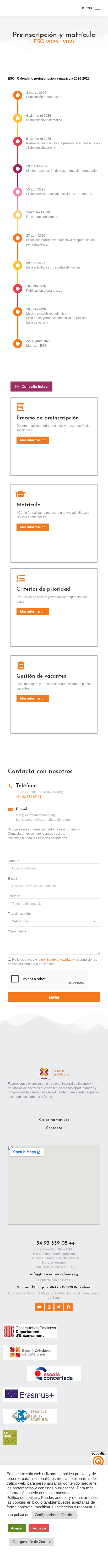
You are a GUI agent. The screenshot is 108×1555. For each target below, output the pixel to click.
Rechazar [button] (39, 1528)
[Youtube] (39, 1307)
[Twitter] (59, 1307)
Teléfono (14, 896)
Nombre (13, 861)
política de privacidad (56, 959)
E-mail (12, 879)
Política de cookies (23, 1497)
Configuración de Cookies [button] (54, 1515)
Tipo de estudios (19, 914)
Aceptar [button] (17, 1528)
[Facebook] (68, 1307)
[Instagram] (49, 1307)
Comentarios (17, 931)
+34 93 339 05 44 (28, 797)
